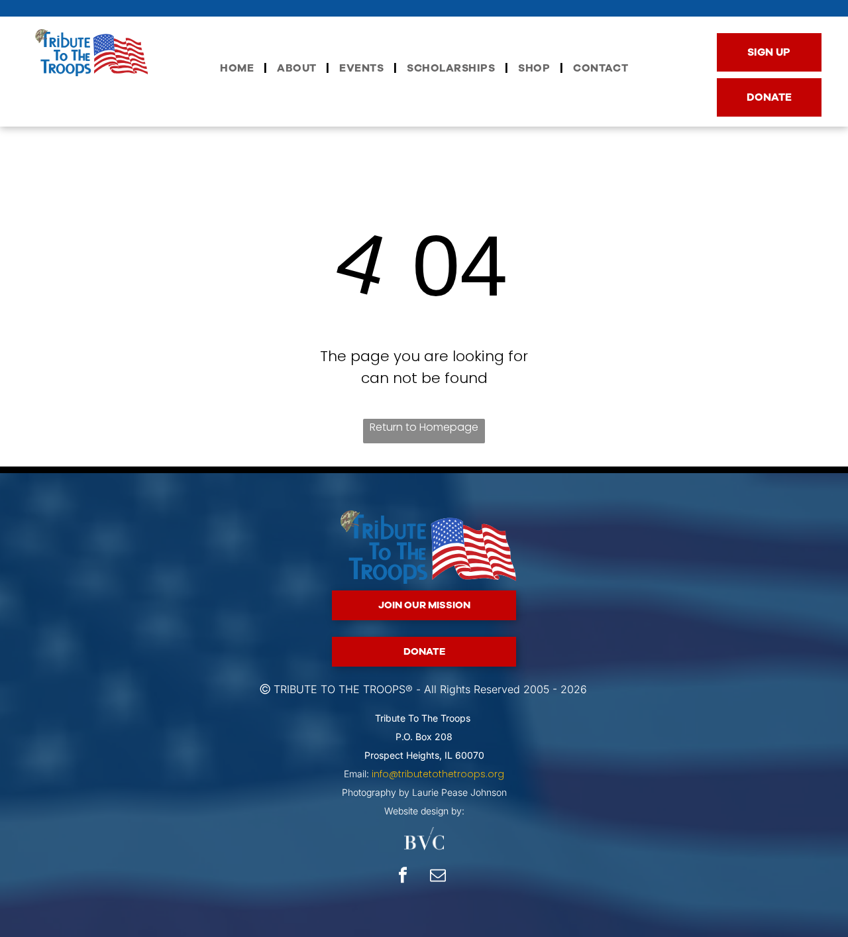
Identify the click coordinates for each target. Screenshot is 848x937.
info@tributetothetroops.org (438, 774)
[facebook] (402, 877)
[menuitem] (238, 68)
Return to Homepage (424, 427)
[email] (437, 877)
